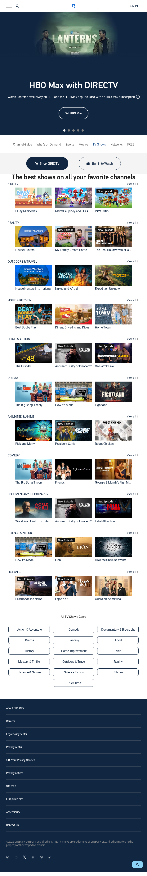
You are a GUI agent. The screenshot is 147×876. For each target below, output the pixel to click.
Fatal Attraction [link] (105, 521)
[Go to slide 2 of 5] (69, 130)
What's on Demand (49, 144)
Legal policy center (16, 734)
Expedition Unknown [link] (108, 288)
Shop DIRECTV (49, 163)
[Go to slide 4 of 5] (78, 130)
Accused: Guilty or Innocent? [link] (73, 366)
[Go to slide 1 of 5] (64, 130)
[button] (9, 6)
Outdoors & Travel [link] (74, 661)
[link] (33, 198)
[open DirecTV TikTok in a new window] (49, 857)
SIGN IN (133, 6)
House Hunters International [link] (33, 288)
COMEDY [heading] (14, 455)
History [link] (29, 651)
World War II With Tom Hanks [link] (34, 521)
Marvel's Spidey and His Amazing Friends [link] (82, 211)
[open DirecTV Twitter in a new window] (24, 857)
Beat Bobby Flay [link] (25, 327)
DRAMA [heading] (13, 378)
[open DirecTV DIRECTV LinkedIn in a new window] (7, 857)
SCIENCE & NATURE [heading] (20, 533)
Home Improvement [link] (74, 651)
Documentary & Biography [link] (118, 629)
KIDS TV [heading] (13, 184)
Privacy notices (14, 773)
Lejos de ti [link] (61, 599)
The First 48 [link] (23, 366)
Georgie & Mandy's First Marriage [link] (116, 482)
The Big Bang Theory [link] (28, 405)
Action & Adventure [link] (29, 629)
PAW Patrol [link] (102, 211)
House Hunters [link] (24, 250)
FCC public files (14, 799)
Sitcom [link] (118, 672)
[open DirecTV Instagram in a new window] (32, 857)
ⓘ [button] (138, 96)
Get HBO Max (73, 113)
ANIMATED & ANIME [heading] (21, 417)
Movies (83, 144)
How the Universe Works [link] (110, 560)
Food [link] (118, 640)
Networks (116, 144)
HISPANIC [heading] (14, 572)
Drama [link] (29, 640)
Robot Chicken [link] (104, 444)
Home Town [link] (103, 327)
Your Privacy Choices (23, 760)
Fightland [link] (101, 405)
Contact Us (12, 825)
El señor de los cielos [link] (28, 599)
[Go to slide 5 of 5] (83, 130)
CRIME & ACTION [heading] (19, 339)
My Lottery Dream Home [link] (71, 250)
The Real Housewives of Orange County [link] (120, 250)
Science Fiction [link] (74, 672)
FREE (130, 144)
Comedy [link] (74, 629)
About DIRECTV (15, 708)
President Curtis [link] (65, 444)
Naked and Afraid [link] (66, 288)
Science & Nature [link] (30, 672)
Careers (10, 721)
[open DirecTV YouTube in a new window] (41, 857)
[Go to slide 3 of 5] (73, 130)
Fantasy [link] (74, 640)
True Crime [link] (74, 683)
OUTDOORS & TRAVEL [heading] (22, 262)
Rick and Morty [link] (25, 444)
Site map (11, 786)
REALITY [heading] (13, 223)
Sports (69, 144)
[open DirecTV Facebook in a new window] (16, 857)
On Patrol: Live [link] (104, 366)
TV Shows (99, 144)
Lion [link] (58, 560)
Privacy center (14, 747)
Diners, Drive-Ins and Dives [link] (72, 327)
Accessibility (13, 812)
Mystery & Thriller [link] (29, 661)
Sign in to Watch (102, 163)
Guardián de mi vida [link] (108, 599)
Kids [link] (118, 651)
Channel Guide (22, 144)
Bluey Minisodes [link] (26, 211)
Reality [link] (118, 661)
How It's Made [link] (64, 405)
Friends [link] (60, 482)
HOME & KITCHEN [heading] (19, 300)
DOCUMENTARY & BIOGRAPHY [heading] (28, 494)
